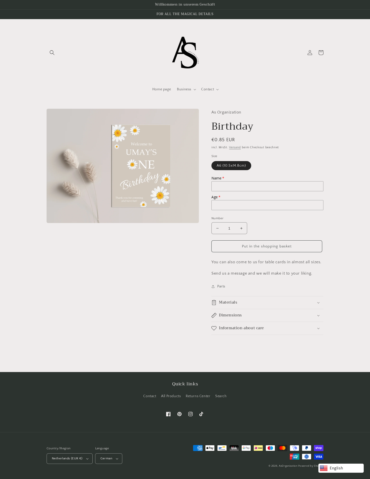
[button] (52, 52)
